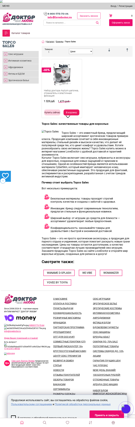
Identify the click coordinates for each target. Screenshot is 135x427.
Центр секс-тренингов (67, 356)
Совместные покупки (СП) (69, 341)
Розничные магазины (67, 318)
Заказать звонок (89, 16)
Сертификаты (61, 389)
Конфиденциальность (67, 313)
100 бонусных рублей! (106, 375)
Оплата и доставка (65, 303)
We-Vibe (87, 272)
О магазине (60, 299)
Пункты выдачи (63, 308)
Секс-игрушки (15, 54)
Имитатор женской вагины (110, 393)
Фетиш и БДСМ (16, 73)
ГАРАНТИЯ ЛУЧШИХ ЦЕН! (107, 360)
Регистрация (126, 6)
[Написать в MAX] (130, 415)
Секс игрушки (101, 299)
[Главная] (43, 41)
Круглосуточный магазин (69, 351)
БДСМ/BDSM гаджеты (106, 327)
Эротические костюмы (107, 308)
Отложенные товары (106, 379)
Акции (97, 356)
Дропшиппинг (62, 332)
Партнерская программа (68, 327)
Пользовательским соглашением (31, 404)
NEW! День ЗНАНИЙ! (104, 370)
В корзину (71, 112)
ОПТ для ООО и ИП (64, 337)
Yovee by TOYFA (57, 282)
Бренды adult (101, 337)
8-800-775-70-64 (58, 13)
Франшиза (59, 322)
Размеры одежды (64, 394)
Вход (113, 6)
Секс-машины (101, 332)
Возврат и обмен (63, 360)
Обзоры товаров (63, 379)
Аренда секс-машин (105, 384)
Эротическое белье (18, 80)
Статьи (57, 365)
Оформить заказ (121, 22)
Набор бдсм (100, 390)
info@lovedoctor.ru (60, 17)
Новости (58, 370)
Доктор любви (18, 17)
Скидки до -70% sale (105, 341)
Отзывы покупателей (66, 375)
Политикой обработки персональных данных (83, 404)
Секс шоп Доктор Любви (23, 361)
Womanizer (111, 272)
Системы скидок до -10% (108, 351)
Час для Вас (100, 365)
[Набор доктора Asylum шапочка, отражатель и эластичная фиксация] (62, 79)
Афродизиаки (15, 67)
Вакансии (59, 384)
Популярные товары (106, 346)
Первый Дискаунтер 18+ (68, 346)
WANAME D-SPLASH (59, 272)
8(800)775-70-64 (36, 325)
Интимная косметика (19, 60)
